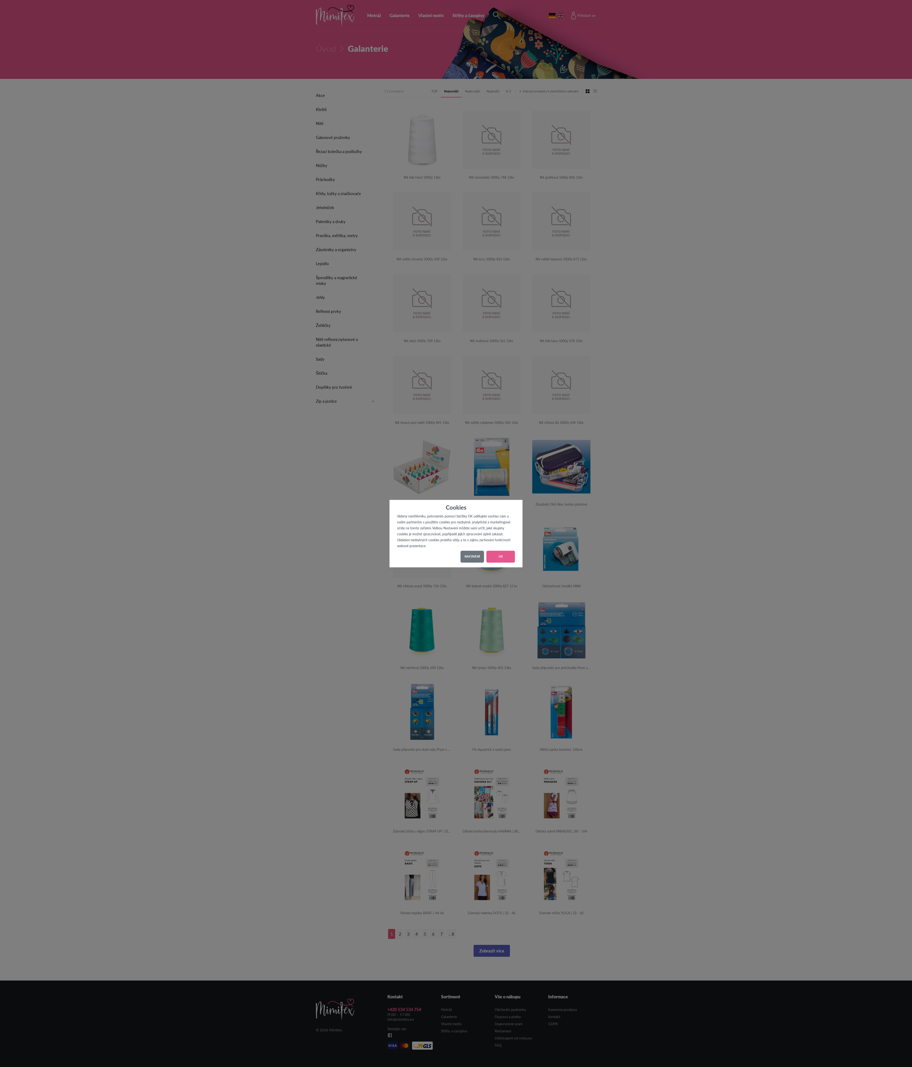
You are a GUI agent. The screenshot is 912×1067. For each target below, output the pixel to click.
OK (501, 556)
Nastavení (472, 556)
